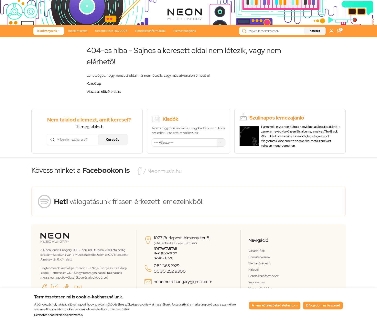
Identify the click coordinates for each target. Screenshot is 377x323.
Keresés (315, 31)
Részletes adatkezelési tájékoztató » (58, 315)
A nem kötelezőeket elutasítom (275, 305)
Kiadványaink (48, 31)
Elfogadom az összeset (323, 305)
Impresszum (256, 282)
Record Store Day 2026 (111, 31)
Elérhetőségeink (184, 31)
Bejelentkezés (77, 31)
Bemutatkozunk (259, 257)
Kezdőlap (94, 83)
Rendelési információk (150, 31)
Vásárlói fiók (256, 251)
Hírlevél (253, 270)
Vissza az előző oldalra (104, 91)
